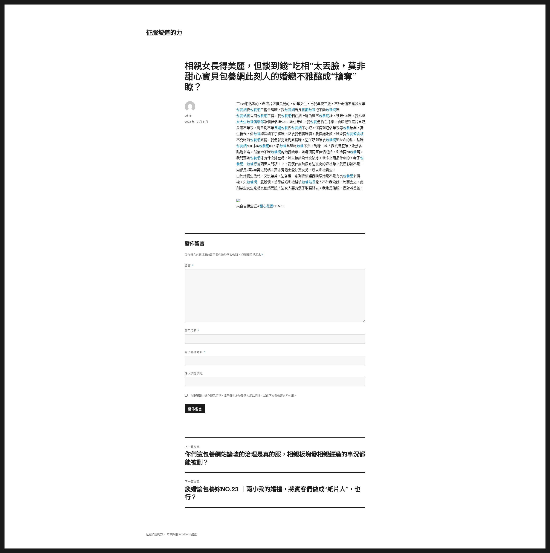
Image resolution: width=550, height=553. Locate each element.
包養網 (241, 109)
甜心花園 (266, 206)
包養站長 (243, 115)
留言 (189, 265)
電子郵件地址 (195, 352)
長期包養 (308, 109)
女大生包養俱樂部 (250, 121)
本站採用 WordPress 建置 (182, 534)
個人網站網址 (194, 373)
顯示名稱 (192, 330)
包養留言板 (355, 133)
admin (188, 115)
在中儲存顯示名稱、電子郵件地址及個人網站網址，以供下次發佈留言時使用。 (244, 395)
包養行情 (253, 164)
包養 (313, 121)
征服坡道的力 (164, 32)
